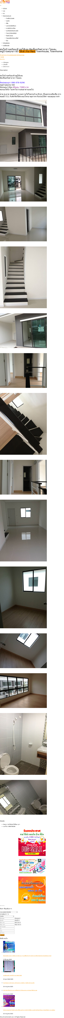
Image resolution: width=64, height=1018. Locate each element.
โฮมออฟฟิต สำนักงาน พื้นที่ (12, 38)
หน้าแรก (5, 8)
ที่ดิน (7, 23)
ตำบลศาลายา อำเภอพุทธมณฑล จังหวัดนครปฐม (12, 55)
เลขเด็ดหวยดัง (6, 45)
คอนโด (7, 20)
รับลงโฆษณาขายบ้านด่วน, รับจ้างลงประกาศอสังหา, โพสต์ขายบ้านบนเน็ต (18, 982)
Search (2, 935)
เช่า (4, 13)
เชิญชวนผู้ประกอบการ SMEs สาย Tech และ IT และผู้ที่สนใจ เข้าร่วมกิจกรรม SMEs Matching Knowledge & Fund (27, 955)
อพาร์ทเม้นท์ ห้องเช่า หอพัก (12, 30)
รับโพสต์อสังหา (6, 43)
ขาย (4, 11)
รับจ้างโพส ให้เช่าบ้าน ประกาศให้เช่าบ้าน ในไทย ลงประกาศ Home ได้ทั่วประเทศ (20, 990)
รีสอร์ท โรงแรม (9, 35)
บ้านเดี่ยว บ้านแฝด (10, 18)
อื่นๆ (7, 40)
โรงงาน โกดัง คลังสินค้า (11, 33)
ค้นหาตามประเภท (7, 16)
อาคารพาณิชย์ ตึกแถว (11, 25)
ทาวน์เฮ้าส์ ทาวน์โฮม (10, 28)
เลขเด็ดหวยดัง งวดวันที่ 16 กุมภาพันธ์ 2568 (12, 975)
